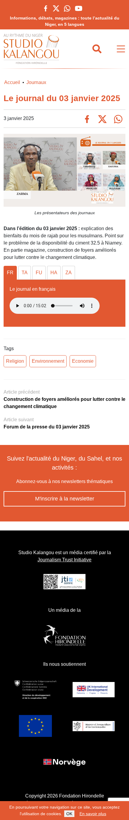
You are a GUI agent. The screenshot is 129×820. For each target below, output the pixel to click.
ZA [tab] (68, 272)
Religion (15, 361)
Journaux (36, 82)
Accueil (12, 82)
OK (69, 813)
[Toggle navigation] (120, 49)
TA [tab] (25, 272)
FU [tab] (39, 272)
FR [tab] (10, 272)
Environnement (48, 361)
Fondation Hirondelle (81, 795)
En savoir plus (93, 813)
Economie (83, 361)
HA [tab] (53, 272)
